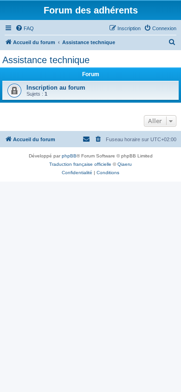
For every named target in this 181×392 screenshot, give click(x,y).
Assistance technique (46, 60)
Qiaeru (124, 164)
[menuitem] (24, 28)
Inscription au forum (55, 87)
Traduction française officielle (80, 164)
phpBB (69, 155)
